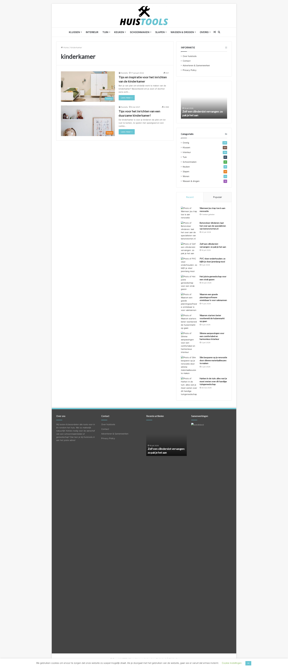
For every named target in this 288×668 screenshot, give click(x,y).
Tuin (105, 32)
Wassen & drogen (182, 32)
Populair (217, 197)
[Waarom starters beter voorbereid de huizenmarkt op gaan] (189, 322)
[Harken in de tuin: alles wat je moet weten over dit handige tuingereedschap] (189, 386)
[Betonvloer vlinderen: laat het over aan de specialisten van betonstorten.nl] (189, 230)
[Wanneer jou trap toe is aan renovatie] (189, 213)
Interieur (92, 32)
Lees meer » (126, 97)
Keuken (119, 32)
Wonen (186, 176)
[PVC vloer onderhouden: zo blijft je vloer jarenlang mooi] (189, 265)
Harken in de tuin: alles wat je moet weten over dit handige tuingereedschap (213, 381)
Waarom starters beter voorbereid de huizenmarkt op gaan (212, 318)
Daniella (124, 73)
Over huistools (189, 56)
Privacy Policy (189, 70)
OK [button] (248, 663)
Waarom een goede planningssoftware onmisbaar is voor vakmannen (213, 297)
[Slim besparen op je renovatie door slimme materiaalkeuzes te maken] (189, 365)
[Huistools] (144, 15)
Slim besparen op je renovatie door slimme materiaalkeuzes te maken (213, 360)
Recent (190, 197)
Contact (186, 61)
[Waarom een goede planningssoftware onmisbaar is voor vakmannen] (189, 302)
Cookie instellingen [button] (232, 663)
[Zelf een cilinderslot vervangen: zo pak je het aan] (189, 248)
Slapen (160, 32)
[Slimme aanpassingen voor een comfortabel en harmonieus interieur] (189, 343)
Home (66, 47)
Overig (204, 32)
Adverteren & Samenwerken (196, 65)
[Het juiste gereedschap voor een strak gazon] (189, 283)
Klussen (74, 32)
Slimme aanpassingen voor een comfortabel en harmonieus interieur (212, 336)
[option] (204, 102)
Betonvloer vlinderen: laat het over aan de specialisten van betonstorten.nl (213, 226)
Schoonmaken (139, 32)
